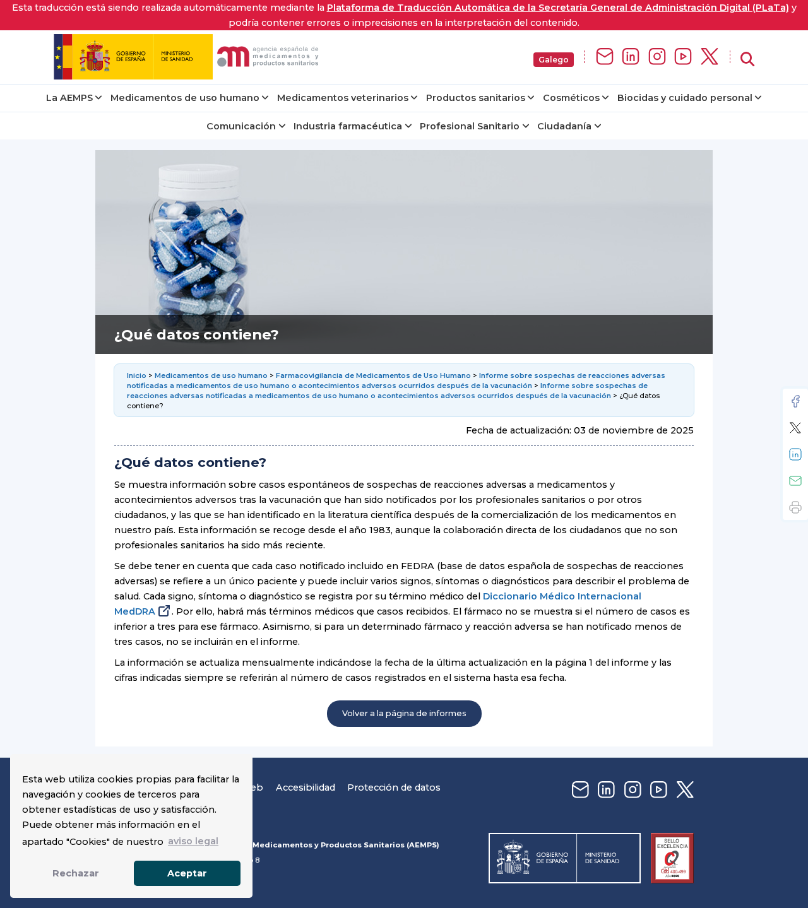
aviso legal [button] (193, 841)
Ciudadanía (564, 126)
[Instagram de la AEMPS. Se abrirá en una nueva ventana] (657, 57)
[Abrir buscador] (747, 59)
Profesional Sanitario (470, 126)
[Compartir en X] (795, 427)
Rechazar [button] (75, 873)
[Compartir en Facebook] (795, 401)
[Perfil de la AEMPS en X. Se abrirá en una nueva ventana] (709, 57)
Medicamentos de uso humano (184, 97)
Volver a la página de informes (404, 713)
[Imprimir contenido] (795, 507)
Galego (553, 59)
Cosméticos (571, 97)
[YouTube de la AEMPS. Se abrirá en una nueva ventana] (683, 57)
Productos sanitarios (475, 97)
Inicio (137, 375)
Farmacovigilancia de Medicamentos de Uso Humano (373, 375)
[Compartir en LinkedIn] (795, 454)
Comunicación (241, 126)
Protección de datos (394, 787)
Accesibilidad (305, 787)
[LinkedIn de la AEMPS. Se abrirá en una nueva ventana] (631, 57)
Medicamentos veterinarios (342, 97)
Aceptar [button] (187, 873)
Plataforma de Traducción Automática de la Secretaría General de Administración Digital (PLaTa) (558, 7)
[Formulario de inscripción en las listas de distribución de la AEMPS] (605, 57)
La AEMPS (69, 97)
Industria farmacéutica (348, 126)
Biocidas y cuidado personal (684, 97)
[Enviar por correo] (795, 480)
